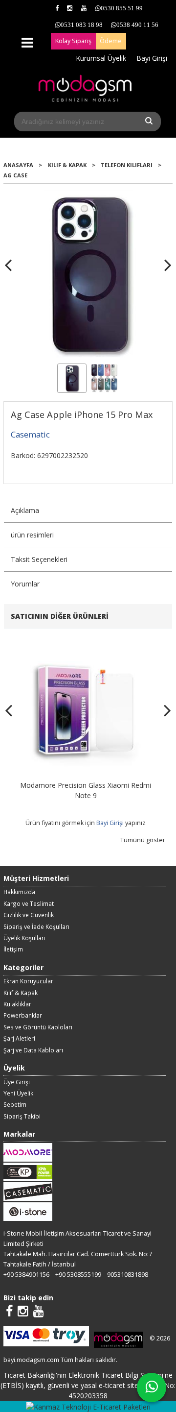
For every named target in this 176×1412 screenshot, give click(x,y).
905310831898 (127, 1274)
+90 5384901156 (26, 1274)
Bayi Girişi (115, 823)
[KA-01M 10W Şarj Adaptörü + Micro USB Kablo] (91, 644)
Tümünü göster (142, 840)
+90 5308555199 (78, 1274)
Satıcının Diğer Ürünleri (60, 616)
